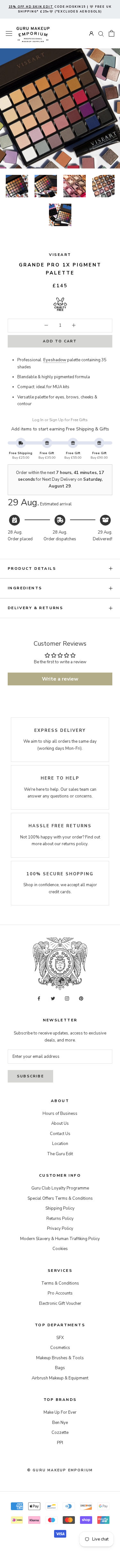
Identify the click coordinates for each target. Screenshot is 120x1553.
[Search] (101, 33)
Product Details (32, 568)
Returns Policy (60, 1219)
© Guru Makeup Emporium (60, 1470)
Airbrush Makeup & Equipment (60, 1378)
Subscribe (30, 1076)
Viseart (60, 254)
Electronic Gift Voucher (60, 1303)
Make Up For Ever (60, 1412)
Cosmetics (60, 1348)
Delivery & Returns (35, 607)
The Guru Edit (60, 1154)
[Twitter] (53, 998)
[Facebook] (39, 998)
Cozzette (60, 1432)
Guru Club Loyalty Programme (60, 1188)
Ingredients (25, 588)
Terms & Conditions (60, 1283)
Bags (60, 1368)
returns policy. (75, 844)
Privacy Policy (60, 1228)
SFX (60, 1338)
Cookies (60, 1249)
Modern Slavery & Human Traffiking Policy (60, 1239)
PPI (60, 1443)
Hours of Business (60, 1113)
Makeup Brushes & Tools (60, 1358)
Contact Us (60, 1134)
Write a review (60, 679)
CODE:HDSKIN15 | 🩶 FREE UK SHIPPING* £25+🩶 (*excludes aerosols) (60, 9)
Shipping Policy (60, 1208)
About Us (60, 1123)
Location (60, 1144)
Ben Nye (60, 1423)
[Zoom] (106, 63)
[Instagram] (67, 998)
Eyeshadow (54, 360)
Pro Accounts (60, 1293)
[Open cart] (111, 33)
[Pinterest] (81, 998)
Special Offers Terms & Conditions (60, 1198)
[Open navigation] (9, 33)
